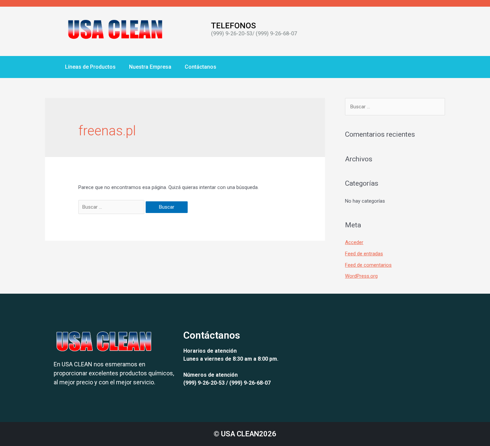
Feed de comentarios (368, 265)
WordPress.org (361, 276)
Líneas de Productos (90, 67)
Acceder (354, 242)
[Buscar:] (112, 207)
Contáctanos (200, 67)
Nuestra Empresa (150, 67)
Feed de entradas (364, 254)
